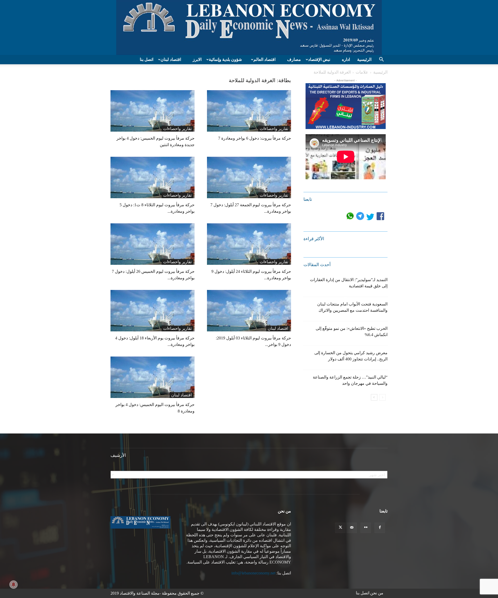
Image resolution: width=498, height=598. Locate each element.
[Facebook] (380, 528)
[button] (381, 60)
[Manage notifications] (13, 584)
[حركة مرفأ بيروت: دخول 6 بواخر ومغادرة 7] (249, 111)
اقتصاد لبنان (171, 59)
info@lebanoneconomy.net (253, 573)
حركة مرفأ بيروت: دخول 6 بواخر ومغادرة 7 (254, 138)
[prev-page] (382, 397)
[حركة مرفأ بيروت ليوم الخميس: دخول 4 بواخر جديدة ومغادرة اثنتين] (152, 111)
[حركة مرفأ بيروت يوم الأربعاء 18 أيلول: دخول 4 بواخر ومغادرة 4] (152, 310)
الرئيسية (364, 59)
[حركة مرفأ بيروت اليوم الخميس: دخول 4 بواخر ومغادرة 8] (152, 377)
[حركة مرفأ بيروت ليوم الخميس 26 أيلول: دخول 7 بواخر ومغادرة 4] (152, 244)
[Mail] (352, 528)
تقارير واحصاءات (177, 128)
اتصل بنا (146, 59)
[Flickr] (366, 528)
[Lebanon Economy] (249, 27)
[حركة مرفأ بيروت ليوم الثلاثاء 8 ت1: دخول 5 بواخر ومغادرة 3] (152, 177)
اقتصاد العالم (264, 59)
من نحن (376, 593)
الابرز (197, 59)
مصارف (294, 59)
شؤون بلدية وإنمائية (225, 59)
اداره (346, 59)
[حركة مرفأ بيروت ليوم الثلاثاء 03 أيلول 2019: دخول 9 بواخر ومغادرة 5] (249, 310)
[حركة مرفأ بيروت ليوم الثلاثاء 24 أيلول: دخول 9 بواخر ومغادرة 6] (249, 244)
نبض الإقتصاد (319, 59)
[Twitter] (340, 528)
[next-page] (374, 397)
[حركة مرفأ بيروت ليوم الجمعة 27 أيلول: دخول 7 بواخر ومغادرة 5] (249, 177)
